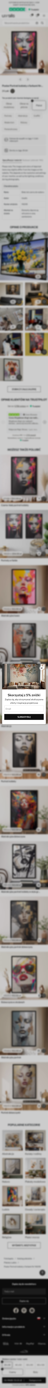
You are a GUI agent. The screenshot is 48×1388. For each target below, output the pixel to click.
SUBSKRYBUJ (24, 717)
